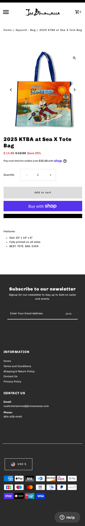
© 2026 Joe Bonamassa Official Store (29, 517)
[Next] (74, 89)
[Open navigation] (12, 12)
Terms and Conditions (17, 366)
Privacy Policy (12, 381)
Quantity (9, 174)
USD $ (21, 464)
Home (8, 30)
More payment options (42, 215)
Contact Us (10, 376)
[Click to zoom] (74, 58)
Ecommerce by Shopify (19, 521)
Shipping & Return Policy (19, 371)
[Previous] (11, 89)
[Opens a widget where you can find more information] (67, 518)
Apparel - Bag (26, 30)
